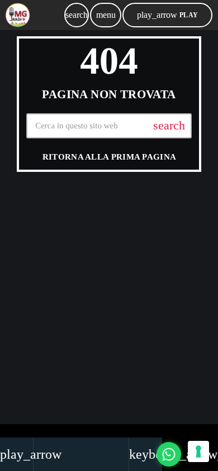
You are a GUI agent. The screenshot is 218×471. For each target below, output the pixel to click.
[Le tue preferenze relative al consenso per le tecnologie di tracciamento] (198, 451)
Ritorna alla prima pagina (109, 156)
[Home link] (17, 15)
